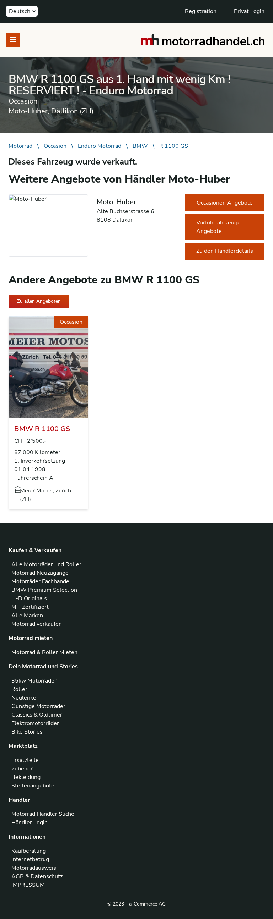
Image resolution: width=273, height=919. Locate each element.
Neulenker (24, 698)
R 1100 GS (173, 146)
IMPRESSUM (28, 885)
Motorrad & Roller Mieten (44, 652)
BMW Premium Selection (44, 590)
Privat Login (249, 11)
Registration (200, 11)
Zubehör (22, 769)
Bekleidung (26, 777)
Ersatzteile (25, 760)
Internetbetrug (30, 859)
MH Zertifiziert (30, 607)
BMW (140, 146)
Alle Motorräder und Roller (46, 564)
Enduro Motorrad (99, 146)
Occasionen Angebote (225, 203)
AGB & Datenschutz (37, 876)
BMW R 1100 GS (42, 429)
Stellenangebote (32, 786)
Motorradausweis (33, 868)
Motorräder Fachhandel (41, 581)
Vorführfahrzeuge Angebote (218, 227)
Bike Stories (27, 732)
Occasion (55, 146)
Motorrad (20, 146)
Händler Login (29, 822)
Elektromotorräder (35, 723)
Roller (19, 689)
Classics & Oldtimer (36, 715)
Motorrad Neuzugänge (40, 573)
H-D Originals (29, 598)
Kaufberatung (28, 851)
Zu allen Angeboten (39, 301)
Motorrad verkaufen (36, 624)
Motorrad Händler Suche (42, 814)
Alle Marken (27, 615)
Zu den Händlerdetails (224, 251)
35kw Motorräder (34, 681)
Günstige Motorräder (38, 706)
